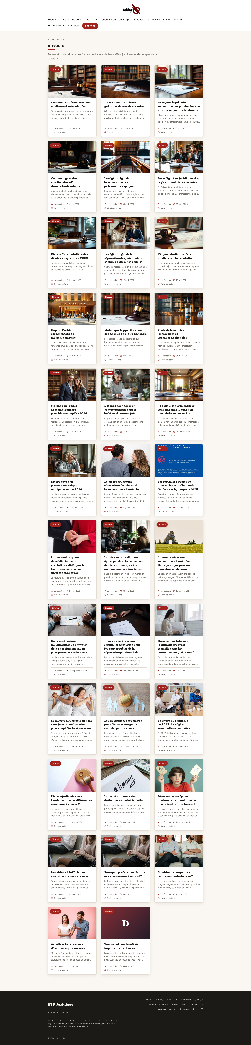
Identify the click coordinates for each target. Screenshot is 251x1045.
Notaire (77, 20)
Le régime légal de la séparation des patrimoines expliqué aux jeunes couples (123, 257)
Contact (90, 26)
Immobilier (153, 20)
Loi (97, 20)
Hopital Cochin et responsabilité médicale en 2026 (63, 333)
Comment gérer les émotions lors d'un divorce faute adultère (66, 182)
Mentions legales (188, 1009)
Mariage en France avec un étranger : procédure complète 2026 (69, 409)
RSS (201, 1009)
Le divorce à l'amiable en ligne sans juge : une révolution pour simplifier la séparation (71, 724)
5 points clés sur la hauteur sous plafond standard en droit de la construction (176, 409)
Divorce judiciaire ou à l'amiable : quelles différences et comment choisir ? (71, 800)
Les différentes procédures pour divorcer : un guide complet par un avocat (123, 724)
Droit (88, 20)
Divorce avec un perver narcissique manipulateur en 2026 (66, 485)
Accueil (52, 20)
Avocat (64, 20)
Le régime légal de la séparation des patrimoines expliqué (118, 182)
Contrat (179, 20)
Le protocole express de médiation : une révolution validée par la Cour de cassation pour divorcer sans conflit (68, 565)
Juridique (125, 20)
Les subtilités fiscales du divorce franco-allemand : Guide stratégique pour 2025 (178, 485)
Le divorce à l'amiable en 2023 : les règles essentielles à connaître (174, 724)
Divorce (139, 20)
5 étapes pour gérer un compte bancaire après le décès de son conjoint (120, 409)
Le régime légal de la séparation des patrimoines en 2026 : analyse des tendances (179, 106)
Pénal (166, 20)
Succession (109, 20)
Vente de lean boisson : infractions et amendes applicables (172, 333)
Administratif (56, 26)
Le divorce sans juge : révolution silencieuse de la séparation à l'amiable (121, 485)
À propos (73, 26)
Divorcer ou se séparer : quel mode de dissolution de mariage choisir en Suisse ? (177, 800)
